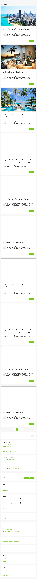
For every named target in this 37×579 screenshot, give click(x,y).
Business (4, 487)
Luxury (15, 541)
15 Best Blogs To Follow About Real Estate (16, 29)
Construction (5, 488)
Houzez (14, 541)
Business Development (7, 541)
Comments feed (5, 573)
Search (33, 436)
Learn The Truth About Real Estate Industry (9, 449)
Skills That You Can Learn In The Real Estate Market (10, 448)
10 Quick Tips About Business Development (17, 160)
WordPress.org (5, 575)
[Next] (22, 429)
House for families (11, 541)
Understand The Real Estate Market (8, 444)
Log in (4, 570)
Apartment (4, 541)
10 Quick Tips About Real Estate (13, 72)
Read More (31, 41)
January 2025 (5, 518)
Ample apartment (11, 459)
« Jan (3, 509)
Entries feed (5, 571)
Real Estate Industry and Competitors (9, 446)
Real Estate (10, 41)
